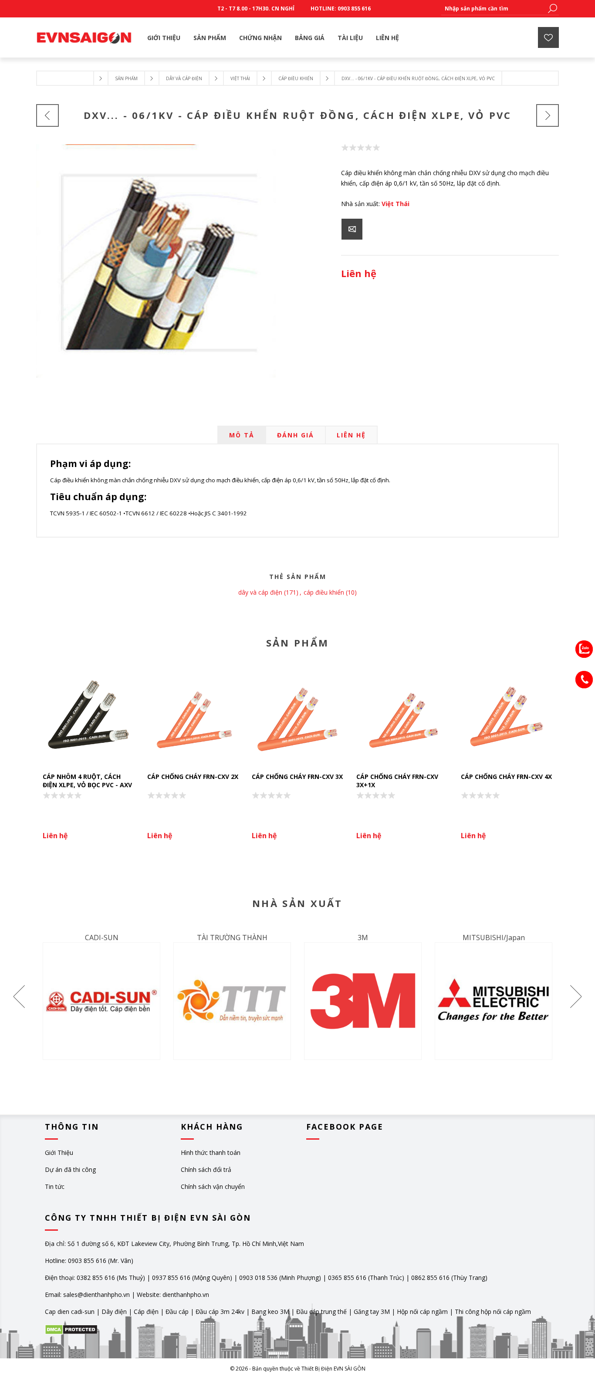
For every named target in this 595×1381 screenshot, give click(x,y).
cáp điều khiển (324, 592)
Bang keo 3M (270, 1311)
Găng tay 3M (372, 1311)
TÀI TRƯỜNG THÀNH (232, 937)
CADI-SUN (101, 937)
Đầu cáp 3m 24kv (220, 1311)
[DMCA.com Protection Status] (71, 1332)
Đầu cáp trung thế (321, 1311)
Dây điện (114, 1311)
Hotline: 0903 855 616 (341, 8)
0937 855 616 (172, 1277)
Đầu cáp (177, 1311)
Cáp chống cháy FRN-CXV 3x (297, 776)
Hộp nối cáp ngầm (422, 1311)
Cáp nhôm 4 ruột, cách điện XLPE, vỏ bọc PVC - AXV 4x (87, 784)
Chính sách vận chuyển (213, 1186)
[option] (88, 759)
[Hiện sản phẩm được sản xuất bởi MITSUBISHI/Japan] (493, 1001)
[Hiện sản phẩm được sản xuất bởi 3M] (362, 1001)
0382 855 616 (96, 1277)
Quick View (93, 718)
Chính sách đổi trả (206, 1169)
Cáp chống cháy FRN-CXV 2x (192, 776)
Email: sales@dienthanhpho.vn (87, 1294)
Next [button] (575, 996)
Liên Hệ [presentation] (351, 435)
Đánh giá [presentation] (295, 435)
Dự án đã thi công (70, 1169)
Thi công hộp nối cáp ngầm (493, 1311)
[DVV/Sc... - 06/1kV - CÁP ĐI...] (547, 115)
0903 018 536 (258, 1277)
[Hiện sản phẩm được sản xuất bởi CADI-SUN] (101, 1001)
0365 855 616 (347, 1277)
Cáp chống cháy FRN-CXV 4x (506, 776)
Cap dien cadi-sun (70, 1311)
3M (363, 937)
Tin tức (54, 1186)
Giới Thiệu (59, 1152)
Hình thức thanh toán (210, 1152)
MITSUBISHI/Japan (494, 937)
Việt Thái (395, 204)
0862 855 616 (430, 1277)
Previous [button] (20, 996)
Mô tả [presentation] (241, 435)
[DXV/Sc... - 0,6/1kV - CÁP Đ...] (47, 115)
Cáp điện (146, 1311)
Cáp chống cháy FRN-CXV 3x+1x (397, 780)
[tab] (241, 435)
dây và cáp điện (260, 592)
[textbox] (493, 8)
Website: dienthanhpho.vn (173, 1294)
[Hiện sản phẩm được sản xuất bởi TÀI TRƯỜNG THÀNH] (232, 1001)
